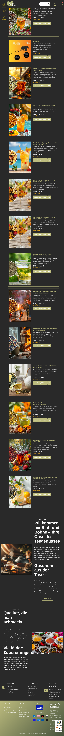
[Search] (48, 4)
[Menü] (61, 720)
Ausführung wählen (40, 23)
